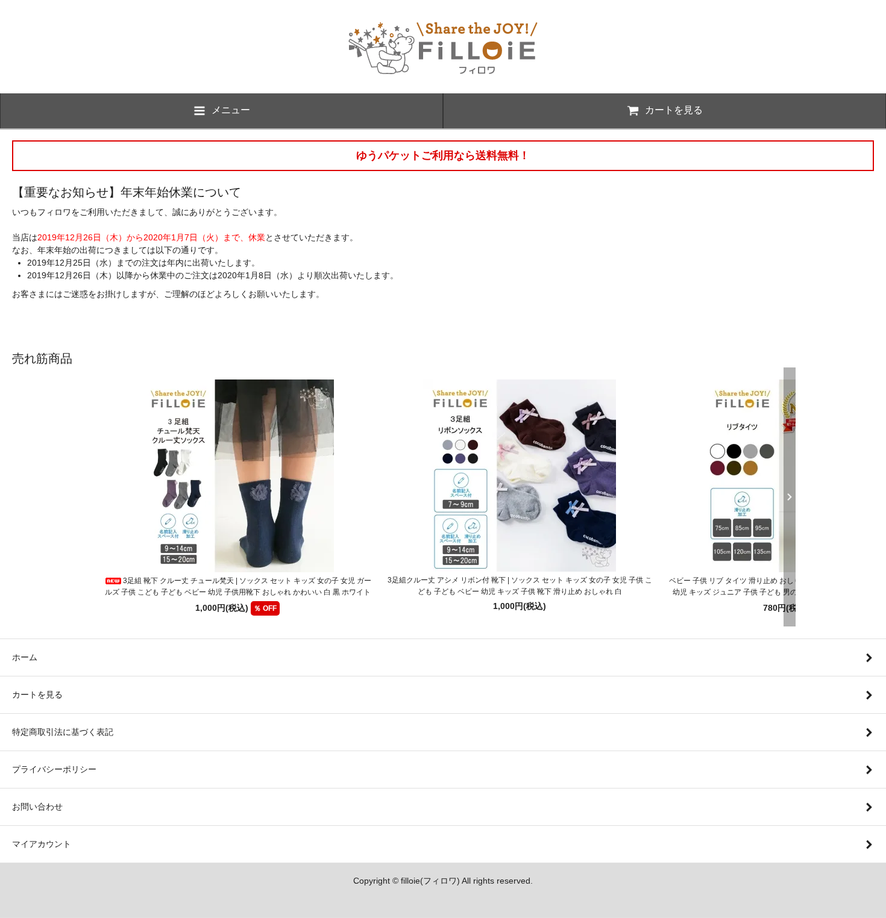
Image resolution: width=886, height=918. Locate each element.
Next (787, 497)
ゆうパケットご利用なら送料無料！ (443, 155)
